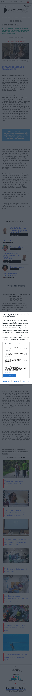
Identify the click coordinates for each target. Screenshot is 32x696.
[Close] (28, 315)
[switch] (25, 348)
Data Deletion (6, 381)
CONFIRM (10, 375)
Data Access (16, 381)
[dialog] (16, 348)
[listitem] (16, 344)
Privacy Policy (25, 381)
